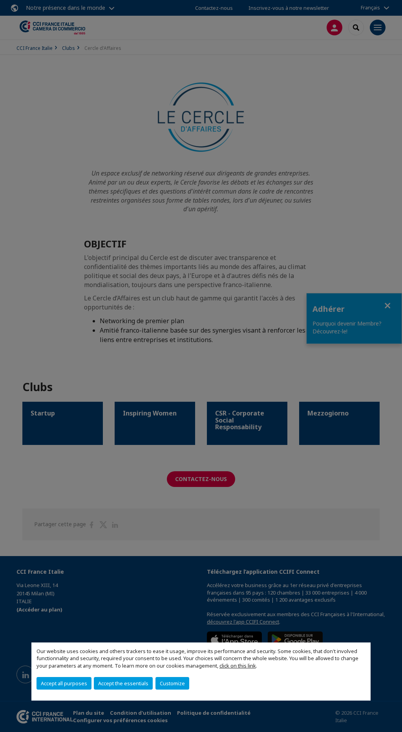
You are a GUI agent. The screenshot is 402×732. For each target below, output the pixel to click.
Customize (172, 683)
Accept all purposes (64, 683)
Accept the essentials (123, 683)
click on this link (237, 665)
